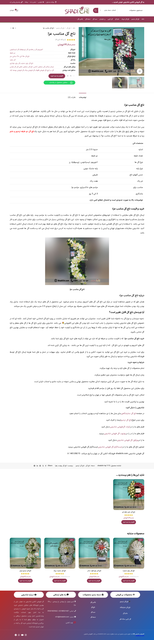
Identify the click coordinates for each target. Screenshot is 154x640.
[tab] (82, 96)
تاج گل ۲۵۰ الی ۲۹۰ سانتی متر (20, 56)
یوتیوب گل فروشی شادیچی (115, 433)
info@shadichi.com (62, 617)
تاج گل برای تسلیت (27, 63)
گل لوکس (13, 67)
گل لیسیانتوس (14, 49)
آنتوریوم (40, 49)
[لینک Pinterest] (40, 465)
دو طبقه (12, 53)
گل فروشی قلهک (41, 70)
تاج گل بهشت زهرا (61, 466)
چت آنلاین (70, 623)
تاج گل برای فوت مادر (94, 571)
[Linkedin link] (37, 465)
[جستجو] (95, 10)
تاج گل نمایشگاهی (129, 413)
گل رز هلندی (33, 49)
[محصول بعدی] (11, 28)
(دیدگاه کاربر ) (60, 40)
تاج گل (68, 28)
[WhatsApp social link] (19, 635)
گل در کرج (50, 70)
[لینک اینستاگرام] (25, 635)
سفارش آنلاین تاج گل (35, 67)
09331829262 (52, 611)
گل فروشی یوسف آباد (17, 70)
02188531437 (64, 611)
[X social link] (43, 465)
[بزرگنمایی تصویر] (140, 71)
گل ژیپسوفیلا (24, 49)
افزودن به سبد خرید (57, 76)
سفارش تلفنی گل (22, 67)
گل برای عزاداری (15, 63)
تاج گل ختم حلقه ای (128, 512)
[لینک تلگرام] (34, 465)
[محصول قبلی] (15, 28)
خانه (73, 28)
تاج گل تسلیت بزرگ (60, 571)
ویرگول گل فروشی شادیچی (127, 440)
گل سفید (12, 60)
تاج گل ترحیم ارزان (25, 571)
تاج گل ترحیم (60, 28)
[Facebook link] (46, 465)
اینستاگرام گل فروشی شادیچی (110, 446)
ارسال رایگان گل (48, 67)
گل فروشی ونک (30, 70)
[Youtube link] (22, 635)
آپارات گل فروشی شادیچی (120, 426)
